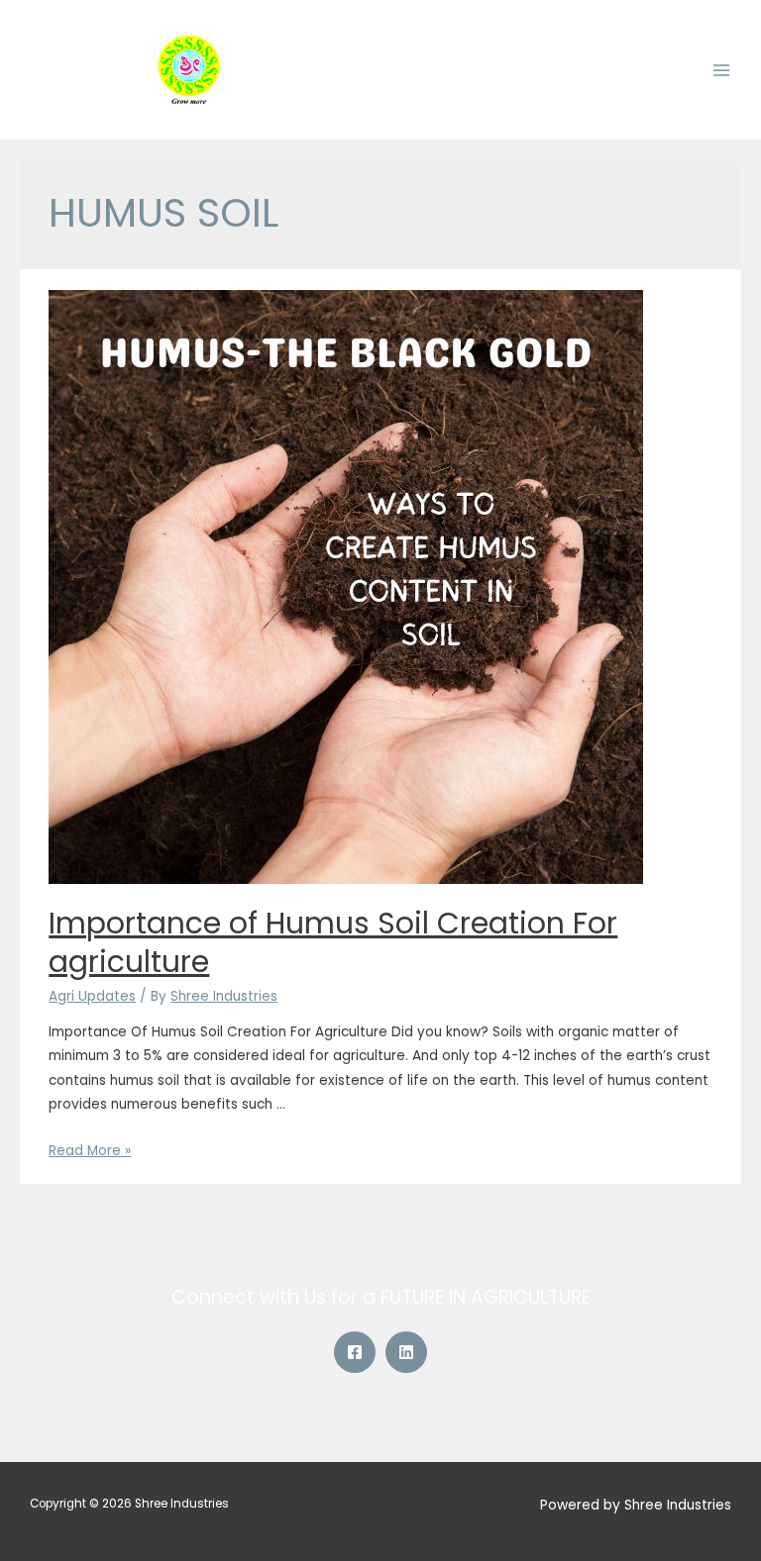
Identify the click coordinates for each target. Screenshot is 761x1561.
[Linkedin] (406, 1352)
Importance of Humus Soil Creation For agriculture (333, 942)
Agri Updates (92, 996)
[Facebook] (355, 1352)
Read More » (90, 1150)
